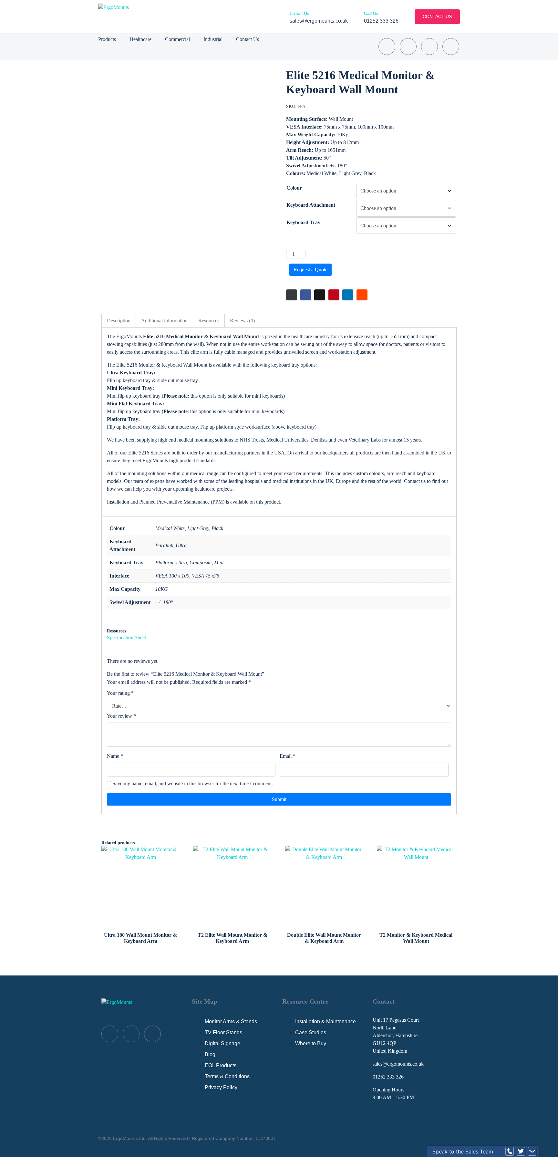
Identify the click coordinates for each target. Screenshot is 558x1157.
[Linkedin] (450, 46)
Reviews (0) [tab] (242, 320)
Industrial (212, 39)
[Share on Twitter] (319, 294)
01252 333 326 (388, 1076)
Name (115, 756)
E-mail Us (299, 13)
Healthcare (140, 39)
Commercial (177, 39)
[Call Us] (366, 6)
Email (287, 756)
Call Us (371, 13)
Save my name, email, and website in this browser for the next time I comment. (192, 783)
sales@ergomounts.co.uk (398, 1064)
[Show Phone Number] (509, 1151)
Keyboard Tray (303, 222)
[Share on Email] (291, 294)
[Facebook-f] (408, 46)
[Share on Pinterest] (333, 294)
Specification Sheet (126, 637)
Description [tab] (118, 320)
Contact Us (247, 39)
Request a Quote (310, 269)
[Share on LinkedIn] (347, 294)
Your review (121, 716)
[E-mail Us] (292, 6)
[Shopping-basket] (386, 46)
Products (107, 39)
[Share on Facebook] (305, 294)
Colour (294, 188)
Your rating (120, 693)
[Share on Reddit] (361, 294)
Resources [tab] (208, 320)
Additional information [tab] (164, 320)
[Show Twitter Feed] (521, 1151)
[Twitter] (429, 46)
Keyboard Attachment (310, 205)
